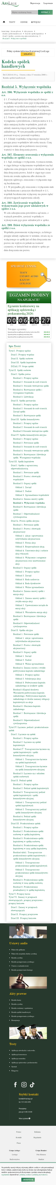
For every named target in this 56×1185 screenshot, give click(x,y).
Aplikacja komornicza (19, 1054)
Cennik (23, 22)
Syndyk (14, 1066)
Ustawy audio (29, 276)
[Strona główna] (3, 22)
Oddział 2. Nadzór (23, 491)
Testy (12, 22)
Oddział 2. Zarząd (23, 575)
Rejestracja (35, 3)
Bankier (41, 1159)
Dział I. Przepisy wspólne (22, 354)
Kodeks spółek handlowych (12, 33)
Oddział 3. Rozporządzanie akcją (29, 546)
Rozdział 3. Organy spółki (24, 483)
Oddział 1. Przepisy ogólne (27, 571)
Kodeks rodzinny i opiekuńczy (22, 1008)
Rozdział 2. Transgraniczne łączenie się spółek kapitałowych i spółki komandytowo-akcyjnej (31, 752)
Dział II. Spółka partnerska (23, 400)
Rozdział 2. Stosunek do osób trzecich (30, 382)
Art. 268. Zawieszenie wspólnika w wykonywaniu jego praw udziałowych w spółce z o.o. (24, 205)
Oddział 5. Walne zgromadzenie (29, 587)
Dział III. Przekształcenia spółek (25, 823)
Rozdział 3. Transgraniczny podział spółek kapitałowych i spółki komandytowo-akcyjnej (29, 795)
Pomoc (18, 1132)
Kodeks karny (16, 1000)
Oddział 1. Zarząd (23, 487)
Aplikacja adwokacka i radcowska (23, 1050)
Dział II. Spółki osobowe (22, 358)
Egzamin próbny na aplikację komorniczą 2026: (20, 337)
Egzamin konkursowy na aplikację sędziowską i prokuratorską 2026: (23, 310)
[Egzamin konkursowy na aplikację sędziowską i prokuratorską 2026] (28, 297)
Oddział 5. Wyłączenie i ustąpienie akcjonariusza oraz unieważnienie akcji (30, 560)
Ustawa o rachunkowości (20, 966)
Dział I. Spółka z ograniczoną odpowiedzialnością (20, 36)
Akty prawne (28, 31)
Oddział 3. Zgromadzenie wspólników (32, 495)
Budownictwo (15, 1159)
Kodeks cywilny (17, 958)
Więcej (36, 22)
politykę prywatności (40, 1174)
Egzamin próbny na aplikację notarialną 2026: (20, 334)
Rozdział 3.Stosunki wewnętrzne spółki (30, 431)
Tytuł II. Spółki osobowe (20, 370)
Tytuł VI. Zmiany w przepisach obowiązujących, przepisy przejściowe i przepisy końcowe (26, 900)
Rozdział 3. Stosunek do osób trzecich (30, 446)
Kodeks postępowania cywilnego (22, 962)
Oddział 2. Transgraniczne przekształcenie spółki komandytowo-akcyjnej (31, 872)
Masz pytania (24, 1118)
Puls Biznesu (41, 1154)
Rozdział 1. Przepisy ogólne (25, 378)
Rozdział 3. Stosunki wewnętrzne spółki (31, 386)
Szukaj (45, 12)
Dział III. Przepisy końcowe (23, 918)
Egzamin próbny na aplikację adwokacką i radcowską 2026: (24, 332)
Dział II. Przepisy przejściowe (24, 914)
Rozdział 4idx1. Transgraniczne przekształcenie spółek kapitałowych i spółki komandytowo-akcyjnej (29, 855)
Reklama (37, 1132)
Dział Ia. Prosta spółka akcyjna (25, 521)
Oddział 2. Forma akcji (25, 543)
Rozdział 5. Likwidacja (23, 397)
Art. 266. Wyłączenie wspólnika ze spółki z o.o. (27, 94)
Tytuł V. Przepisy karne (19, 894)
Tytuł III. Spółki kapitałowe (34, 33)
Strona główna (16, 31)
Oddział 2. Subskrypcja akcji (28, 678)
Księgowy (14, 1070)
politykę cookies (25, 1174)
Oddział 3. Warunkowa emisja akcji (31, 612)
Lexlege (14, 1154)
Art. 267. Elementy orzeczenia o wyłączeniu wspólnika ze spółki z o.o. (27, 156)
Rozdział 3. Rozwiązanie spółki (27, 415)
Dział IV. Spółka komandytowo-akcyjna (28, 435)
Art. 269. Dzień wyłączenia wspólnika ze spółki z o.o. (25, 226)
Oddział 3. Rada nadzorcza (27, 579)
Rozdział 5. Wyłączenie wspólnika (14, 38)
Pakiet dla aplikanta (18, 949)
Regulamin (37, 1137)
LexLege (25, 283)
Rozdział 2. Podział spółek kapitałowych (31, 788)
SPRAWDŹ (28, 54)
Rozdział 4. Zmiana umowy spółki (28, 499)
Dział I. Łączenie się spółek (23, 734)
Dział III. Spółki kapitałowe (23, 362)
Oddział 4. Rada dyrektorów (28, 583)
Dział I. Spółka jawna (21, 374)
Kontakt (19, 1137)
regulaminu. (5, 1174)
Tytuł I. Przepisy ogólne (20, 351)
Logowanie (48, 3)
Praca (19, 1143)
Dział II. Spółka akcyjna (22, 630)
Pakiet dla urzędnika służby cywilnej (24, 954)
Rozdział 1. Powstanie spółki (26, 472)
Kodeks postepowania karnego (22, 970)
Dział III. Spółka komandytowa (25, 419)
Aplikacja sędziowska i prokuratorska (24, 1062)
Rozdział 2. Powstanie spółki (26, 443)
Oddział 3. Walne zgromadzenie (29, 664)
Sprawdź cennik (23, 266)
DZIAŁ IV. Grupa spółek (22, 366)
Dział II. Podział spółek (21, 780)
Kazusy (25, 279)
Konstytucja (15, 1020)
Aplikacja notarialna (18, 1058)
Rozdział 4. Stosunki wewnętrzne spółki (31, 450)
